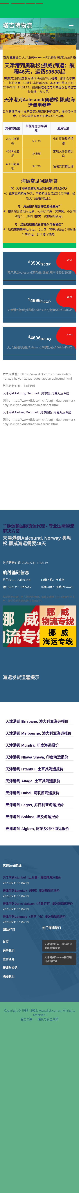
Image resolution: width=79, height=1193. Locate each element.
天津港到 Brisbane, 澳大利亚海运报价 (37, 721)
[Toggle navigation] (71, 25)
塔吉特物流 (17, 25)
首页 (6, 57)
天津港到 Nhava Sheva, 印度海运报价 (37, 757)
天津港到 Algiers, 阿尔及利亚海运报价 (37, 829)
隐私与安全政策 (48, 1019)
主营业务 (15, 57)
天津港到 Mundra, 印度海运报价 (32, 745)
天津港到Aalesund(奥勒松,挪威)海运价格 (49, 57)
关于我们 (9, 950)
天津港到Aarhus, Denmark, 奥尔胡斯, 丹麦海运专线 (37, 412)
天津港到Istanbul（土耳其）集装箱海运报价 (32, 877)
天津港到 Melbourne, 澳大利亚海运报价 (38, 733)
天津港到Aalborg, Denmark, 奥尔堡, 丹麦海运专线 (36, 393)
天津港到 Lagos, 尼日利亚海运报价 (35, 805)
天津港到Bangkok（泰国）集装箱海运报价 (31, 890)
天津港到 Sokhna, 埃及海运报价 (32, 817)
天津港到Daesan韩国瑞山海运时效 (58, 959)
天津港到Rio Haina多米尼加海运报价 (58, 946)
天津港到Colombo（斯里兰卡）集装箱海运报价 (34, 916)
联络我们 (9, 976)
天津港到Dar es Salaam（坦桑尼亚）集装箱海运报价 (38, 903)
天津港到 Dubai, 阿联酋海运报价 (32, 793)
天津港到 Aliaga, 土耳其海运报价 (33, 781)
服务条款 (26, 1019)
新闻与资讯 (10, 967)
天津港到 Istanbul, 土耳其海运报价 (34, 769)
